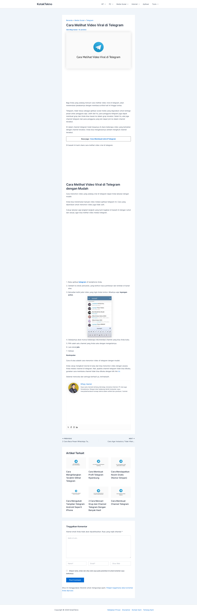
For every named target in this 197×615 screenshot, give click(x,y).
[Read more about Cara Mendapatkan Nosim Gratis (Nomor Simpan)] (121, 463)
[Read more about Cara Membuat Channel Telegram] (121, 492)
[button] (105, 4)
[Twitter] (68, 427)
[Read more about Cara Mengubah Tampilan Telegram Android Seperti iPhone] (76, 492)
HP (102, 4)
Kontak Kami (136, 610)
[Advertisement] (98, 86)
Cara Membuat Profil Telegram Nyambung (96, 474)
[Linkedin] (77, 427)
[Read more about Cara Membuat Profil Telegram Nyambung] (98, 463)
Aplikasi (146, 4)
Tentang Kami (148, 610)
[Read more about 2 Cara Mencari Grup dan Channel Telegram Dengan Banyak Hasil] (98, 492)
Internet (135, 4)
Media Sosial (121, 4)
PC (110, 4)
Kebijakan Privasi (113, 610)
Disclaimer (126, 610)
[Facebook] (71, 427)
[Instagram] (74, 427)
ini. (119, 371)
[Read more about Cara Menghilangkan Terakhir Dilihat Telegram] (76, 463)
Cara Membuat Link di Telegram (103, 139)
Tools (154, 4)
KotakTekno (44, 4)
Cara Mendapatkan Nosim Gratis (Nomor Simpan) (120, 474)
